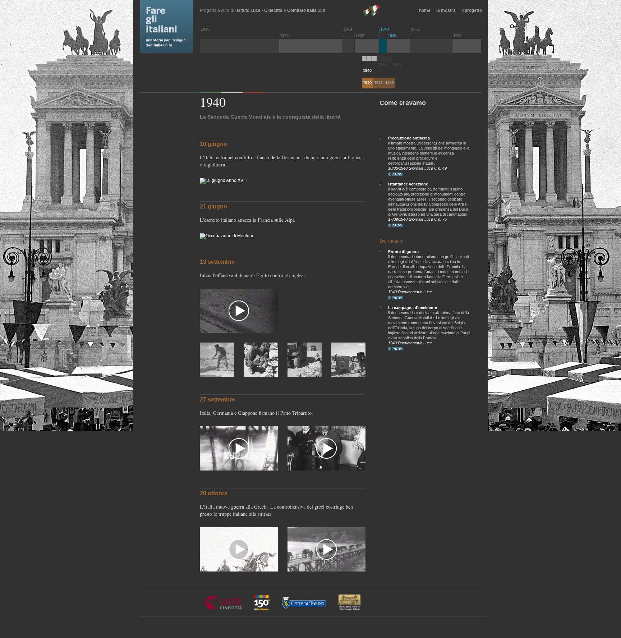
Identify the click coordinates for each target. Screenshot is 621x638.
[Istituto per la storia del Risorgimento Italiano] (349, 609)
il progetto (471, 10)
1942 (389, 83)
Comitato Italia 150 (306, 10)
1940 (367, 83)
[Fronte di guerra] (395, 297)
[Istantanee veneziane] (395, 225)
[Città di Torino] (304, 609)
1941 (378, 83)
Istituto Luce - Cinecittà (258, 10)
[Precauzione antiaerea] (395, 174)
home (425, 10)
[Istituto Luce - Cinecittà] (224, 609)
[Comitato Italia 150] (262, 609)
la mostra (446, 10)
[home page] (159, 26)
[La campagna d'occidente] (395, 348)
